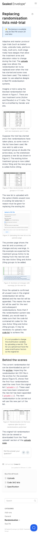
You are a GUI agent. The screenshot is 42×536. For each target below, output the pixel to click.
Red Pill (8, 524)
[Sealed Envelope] (14, 4)
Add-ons (8, 512)
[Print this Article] (32, 14)
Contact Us (17, 464)
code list (6, 332)
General (8, 516)
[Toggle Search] (35, 500)
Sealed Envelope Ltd (12, 529)
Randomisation (12, 520)
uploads (24, 61)
